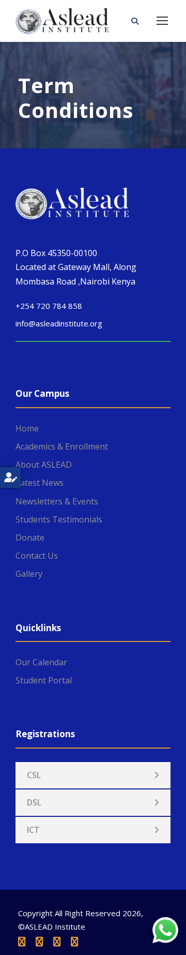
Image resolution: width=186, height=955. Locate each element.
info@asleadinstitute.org (59, 323)
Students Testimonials (59, 519)
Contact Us (37, 555)
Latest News (40, 482)
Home (27, 428)
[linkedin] (39, 941)
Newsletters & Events (57, 501)
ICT (33, 829)
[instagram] (74, 941)
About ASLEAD (44, 464)
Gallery (29, 573)
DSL (34, 802)
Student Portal (44, 680)
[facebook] (21, 941)
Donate (30, 537)
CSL (34, 775)
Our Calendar (41, 662)
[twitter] (56, 941)
